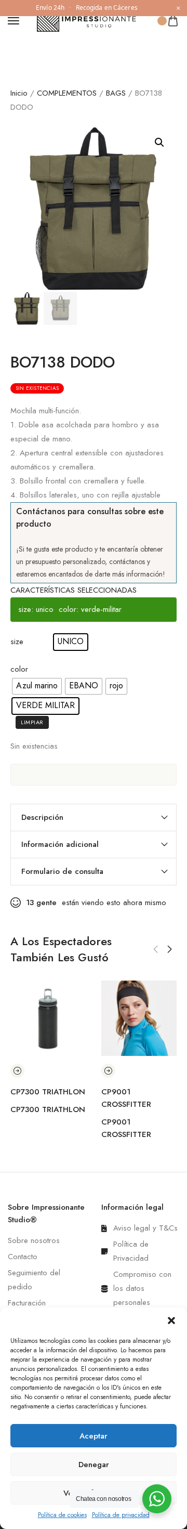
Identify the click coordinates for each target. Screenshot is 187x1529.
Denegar (93, 1464)
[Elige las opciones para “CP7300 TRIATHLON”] (17, 1071)
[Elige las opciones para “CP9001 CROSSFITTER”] (108, 1071)
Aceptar (93, 1436)
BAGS (116, 93)
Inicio (19, 93)
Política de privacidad (121, 1515)
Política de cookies (62, 1515)
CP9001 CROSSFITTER (126, 1098)
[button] (171, 1320)
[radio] (70, 642)
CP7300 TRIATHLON (47, 1091)
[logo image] (89, 19)
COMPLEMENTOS (67, 93)
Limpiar (32, 722)
